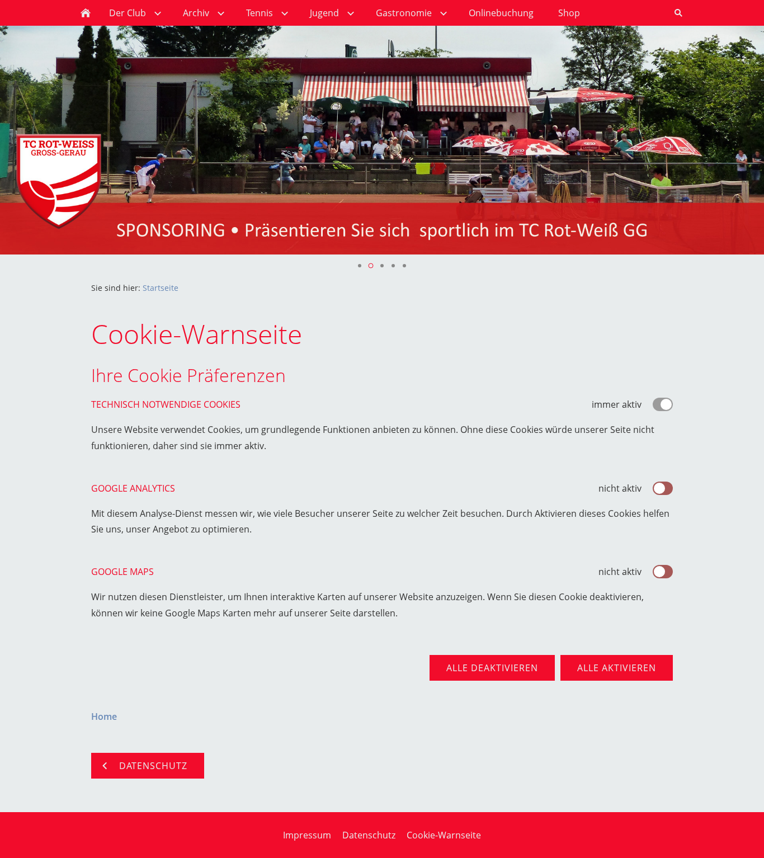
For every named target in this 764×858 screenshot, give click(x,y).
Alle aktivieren (616, 668)
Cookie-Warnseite (444, 835)
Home (104, 716)
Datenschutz (368, 835)
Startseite (160, 287)
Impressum (307, 835)
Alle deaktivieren (492, 668)
